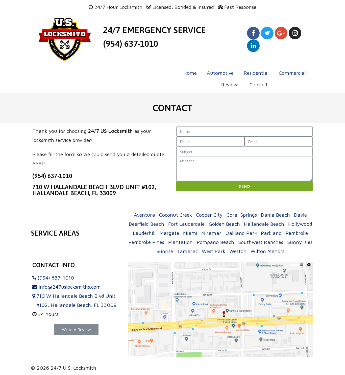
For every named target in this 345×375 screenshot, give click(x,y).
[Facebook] (253, 33)
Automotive (220, 73)
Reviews (230, 84)
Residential (256, 73)
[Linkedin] (253, 45)
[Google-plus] (281, 33)
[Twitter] (267, 33)
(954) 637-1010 (130, 43)
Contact (259, 84)
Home (190, 73)
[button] (76, 329)
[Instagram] (295, 33)
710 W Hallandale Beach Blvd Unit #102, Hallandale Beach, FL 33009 (94, 190)
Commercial (292, 73)
